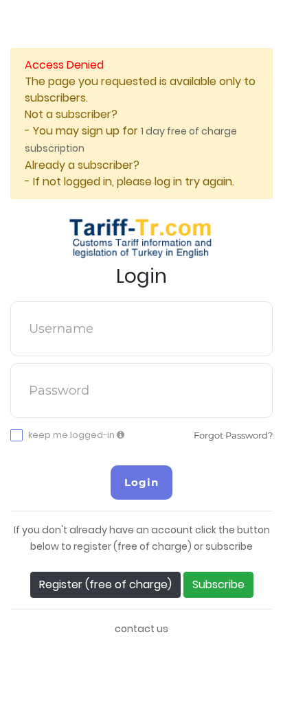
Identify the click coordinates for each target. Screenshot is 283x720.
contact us (141, 629)
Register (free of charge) (105, 584)
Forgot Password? (233, 435)
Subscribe (218, 584)
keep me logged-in (72, 435)
